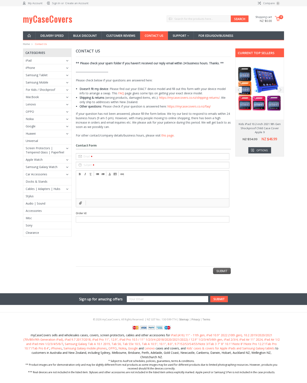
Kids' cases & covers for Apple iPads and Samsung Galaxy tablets (230, 348)
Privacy (196, 319)
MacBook (32, 97)
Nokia (30, 119)
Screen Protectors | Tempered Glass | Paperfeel (45, 150)
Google (31, 126)
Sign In (56, 3)
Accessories (34, 211)
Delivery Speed (52, 36)
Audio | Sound (35, 203)
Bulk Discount (85, 36)
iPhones (56, 348)
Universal (32, 141)
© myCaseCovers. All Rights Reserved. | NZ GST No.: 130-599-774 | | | (151, 319)
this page (167, 135)
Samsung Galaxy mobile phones (85, 348)
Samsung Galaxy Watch (41, 167)
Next (281, 90)
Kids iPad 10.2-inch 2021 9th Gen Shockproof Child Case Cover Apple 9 (260, 128)
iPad (29, 60)
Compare (271, 3)
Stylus (30, 196)
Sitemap (184, 319)
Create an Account (76, 3)
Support (180, 36)
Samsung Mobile (37, 82)
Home (26, 44)
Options (262, 150)
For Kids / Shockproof (40, 90)
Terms (206, 319)
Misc (29, 218)
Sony (29, 225)
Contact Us (154, 36)
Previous (239, 90)
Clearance (32, 233)
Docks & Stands (36, 181)
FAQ (121, 93)
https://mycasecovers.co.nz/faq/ (189, 106)
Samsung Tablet (37, 75)
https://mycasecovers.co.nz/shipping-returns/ (189, 98)
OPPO (30, 112)
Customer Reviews (120, 36)
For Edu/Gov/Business (215, 36)
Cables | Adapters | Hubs (43, 189)
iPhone (30, 68)
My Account (35, 3)
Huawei (31, 133)
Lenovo (31, 104)
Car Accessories (36, 174)
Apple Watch (34, 160)
